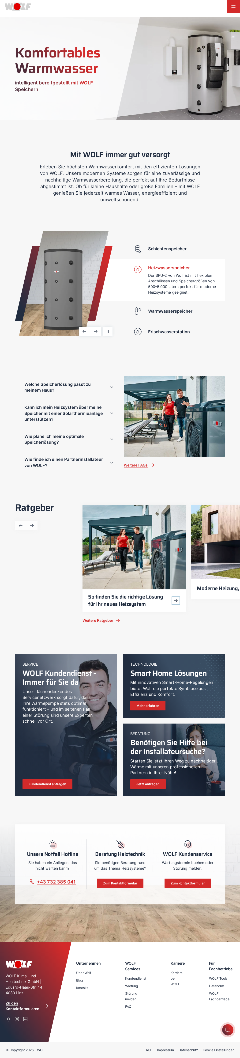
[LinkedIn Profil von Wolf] (25, 1019)
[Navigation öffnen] (233, 6)
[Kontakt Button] (227, 1029)
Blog (79, 980)
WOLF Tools (218, 978)
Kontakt (82, 988)
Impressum (165, 1050)
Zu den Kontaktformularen (22, 1006)
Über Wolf (83, 973)
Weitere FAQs (136, 465)
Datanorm (216, 986)
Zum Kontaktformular (120, 883)
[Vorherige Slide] (84, 331)
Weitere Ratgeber (97, 620)
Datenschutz (188, 1050)
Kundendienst (135, 978)
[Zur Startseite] (15, 7)
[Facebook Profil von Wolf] (8, 1019)
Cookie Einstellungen (218, 1050)
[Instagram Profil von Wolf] (17, 1019)
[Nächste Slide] (95, 331)
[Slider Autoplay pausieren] (107, 331)
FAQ (128, 1007)
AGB (149, 1050)
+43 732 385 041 (56, 882)
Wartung (131, 986)
